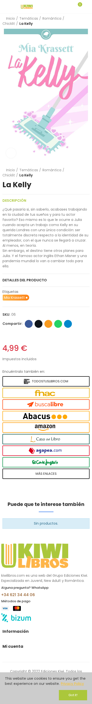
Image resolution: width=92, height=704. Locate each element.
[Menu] (4, 6)
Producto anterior (81, 21)
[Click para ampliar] (11, 153)
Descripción (14, 200)
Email (48, 324)
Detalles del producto (24, 280)
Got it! (73, 695)
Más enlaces (46, 473)
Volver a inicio (87, 21)
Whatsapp (58, 324)
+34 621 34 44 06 (18, 595)
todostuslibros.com (50, 381)
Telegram (68, 324)
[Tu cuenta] (87, 6)
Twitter (38, 324)
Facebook (29, 324)
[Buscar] (69, 6)
